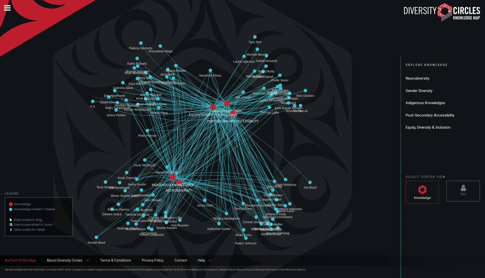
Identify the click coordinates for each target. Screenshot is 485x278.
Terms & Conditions (115, 260)
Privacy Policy (153, 260)
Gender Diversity (419, 90)
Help (201, 260)
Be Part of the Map (20, 260)
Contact (181, 260)
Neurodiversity (417, 78)
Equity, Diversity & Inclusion (428, 127)
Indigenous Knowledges (425, 103)
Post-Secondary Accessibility (430, 115)
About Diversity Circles (64, 260)
